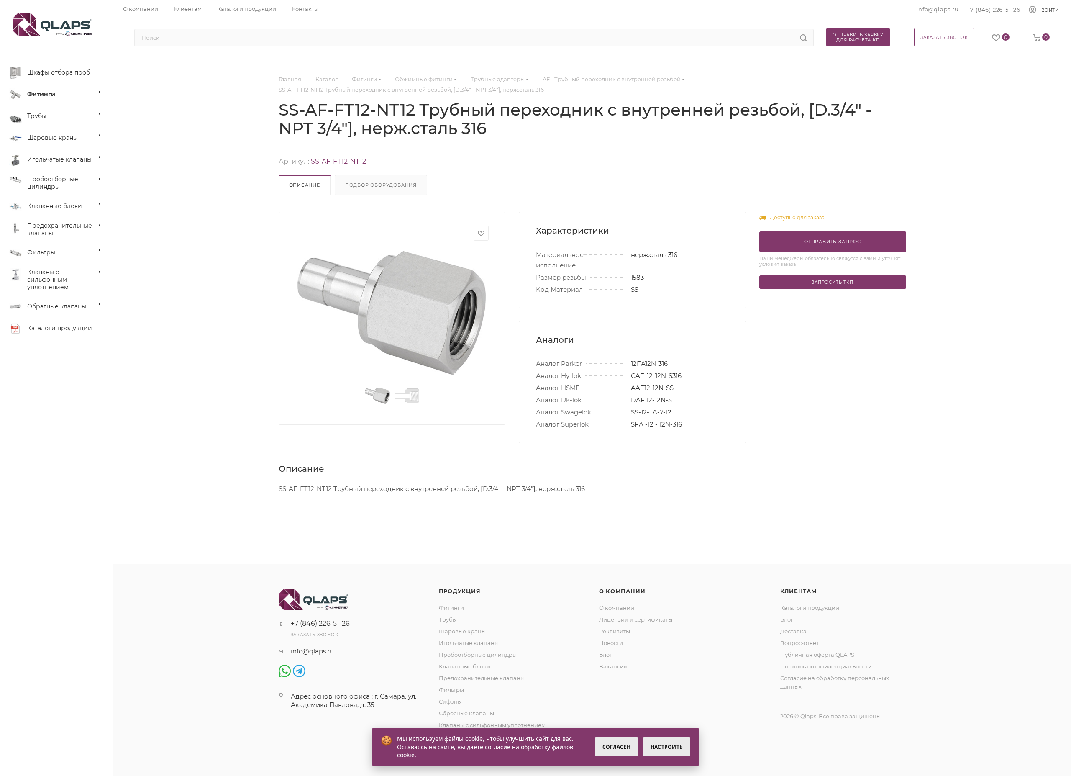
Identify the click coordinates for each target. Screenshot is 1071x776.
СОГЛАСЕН (616, 746)
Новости (611, 643)
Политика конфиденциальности (826, 666)
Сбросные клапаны (466, 713)
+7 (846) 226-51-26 (993, 9)
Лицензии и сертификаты (635, 619)
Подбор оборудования (381, 185)
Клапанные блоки (464, 666)
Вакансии (613, 666)
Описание (304, 185)
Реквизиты (614, 631)
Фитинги (451, 607)
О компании (622, 591)
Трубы (448, 619)
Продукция (460, 591)
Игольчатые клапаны (469, 643)
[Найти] (803, 37)
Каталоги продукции (809, 607)
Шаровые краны (462, 631)
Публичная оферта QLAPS (817, 654)
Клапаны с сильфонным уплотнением (492, 725)
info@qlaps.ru (937, 9)
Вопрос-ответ (799, 643)
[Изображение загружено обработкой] (392, 313)
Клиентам (798, 591)
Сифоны (450, 701)
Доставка (793, 631)
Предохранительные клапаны (482, 678)
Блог (605, 654)
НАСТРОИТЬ (667, 746)
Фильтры (451, 689)
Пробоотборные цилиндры (478, 654)
